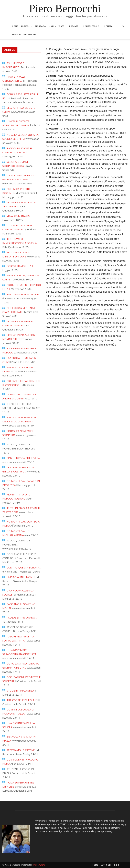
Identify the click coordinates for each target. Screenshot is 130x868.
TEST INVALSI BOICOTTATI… (24, 294)
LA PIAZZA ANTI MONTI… (22, 577)
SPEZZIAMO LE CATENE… (22, 750)
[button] (124, 26)
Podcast (73, 26)
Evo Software (38, 864)
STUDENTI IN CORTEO (20, 690)
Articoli (25, 26)
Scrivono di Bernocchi (24, 34)
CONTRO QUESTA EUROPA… (24, 567)
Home (15, 26)
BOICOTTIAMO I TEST (20, 266)
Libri (51, 26)
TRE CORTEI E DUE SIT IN (22, 700)
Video (61, 26)
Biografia (40, 26)
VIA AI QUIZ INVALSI (18, 216)
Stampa (108, 26)
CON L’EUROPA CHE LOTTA (23, 458)
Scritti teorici (91, 26)
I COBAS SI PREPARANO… (22, 617)
